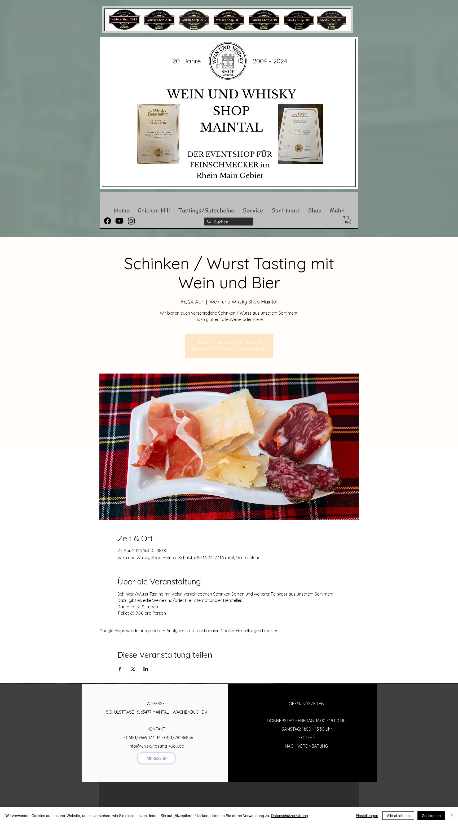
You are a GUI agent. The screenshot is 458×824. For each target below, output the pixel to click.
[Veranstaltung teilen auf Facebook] (119, 669)
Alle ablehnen (398, 815)
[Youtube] (119, 220)
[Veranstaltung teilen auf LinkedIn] (145, 669)
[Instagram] (131, 220)
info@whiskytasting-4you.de (156, 746)
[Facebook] (107, 220)
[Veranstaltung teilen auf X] (132, 669)
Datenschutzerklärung (289, 815)
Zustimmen (431, 815)
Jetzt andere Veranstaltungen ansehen (229, 349)
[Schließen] (451, 815)
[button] (154, 210)
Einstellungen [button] (367, 815)
